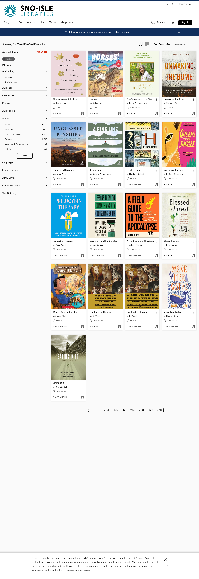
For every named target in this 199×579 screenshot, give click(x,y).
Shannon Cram (172, 103)
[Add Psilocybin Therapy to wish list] (82, 255)
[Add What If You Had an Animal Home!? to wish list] (82, 326)
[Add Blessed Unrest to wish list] (193, 255)
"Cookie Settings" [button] (74, 566)
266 (124, 410)
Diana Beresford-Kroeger (140, 103)
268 (141, 410)
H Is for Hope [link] (134, 170)
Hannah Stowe (172, 316)
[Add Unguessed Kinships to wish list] (82, 185)
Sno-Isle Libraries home (182, 4)
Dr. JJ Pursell (60, 245)
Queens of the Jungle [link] (175, 170)
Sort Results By (162, 44)
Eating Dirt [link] (58, 383)
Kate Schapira (98, 245)
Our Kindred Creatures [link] (101, 312)
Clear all (42, 52)
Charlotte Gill (61, 387)
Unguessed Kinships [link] (63, 170)
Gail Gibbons (97, 103)
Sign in (185, 22)
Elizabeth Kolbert (136, 174)
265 (115, 410)
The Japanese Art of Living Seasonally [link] (67, 99)
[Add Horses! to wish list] (119, 114)
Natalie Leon (60, 103)
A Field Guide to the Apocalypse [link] (141, 241)
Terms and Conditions (86, 558)
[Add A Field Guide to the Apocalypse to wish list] (156, 255)
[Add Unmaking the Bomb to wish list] (193, 114)
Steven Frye (60, 174)
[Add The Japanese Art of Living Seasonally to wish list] (82, 114)
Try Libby (70, 32)
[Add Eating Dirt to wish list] (82, 397)
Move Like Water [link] (172, 312)
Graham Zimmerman (101, 174)
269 (150, 410)
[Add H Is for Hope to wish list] (156, 185)
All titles (8, 77)
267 (132, 410)
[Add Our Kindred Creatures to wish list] (119, 326)
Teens (52, 22)
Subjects (9, 22)
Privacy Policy (111, 558)
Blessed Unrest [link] (171, 241)
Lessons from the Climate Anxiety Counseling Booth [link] (104, 241)
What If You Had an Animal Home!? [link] (67, 312)
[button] (157, 23)
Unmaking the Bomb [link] (174, 99)
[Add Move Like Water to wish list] (193, 326)
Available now (11, 82)
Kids (41, 22)
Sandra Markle (61, 316)
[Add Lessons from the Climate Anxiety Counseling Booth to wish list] (119, 255)
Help (166, 4)
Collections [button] (26, 22)
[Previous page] (88, 410)
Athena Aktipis (135, 245)
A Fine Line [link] (96, 170)
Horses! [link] (94, 99)
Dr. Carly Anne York (174, 174)
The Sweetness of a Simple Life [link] (141, 99)
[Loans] (172, 23)
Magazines (67, 22)
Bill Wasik (96, 316)
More (25, 156)
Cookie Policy (81, 570)
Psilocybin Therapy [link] (63, 241)
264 (106, 410)
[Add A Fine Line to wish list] (119, 185)
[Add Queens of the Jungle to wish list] (193, 185)
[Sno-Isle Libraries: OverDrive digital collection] (28, 10)
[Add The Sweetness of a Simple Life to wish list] (156, 114)
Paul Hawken (172, 245)
